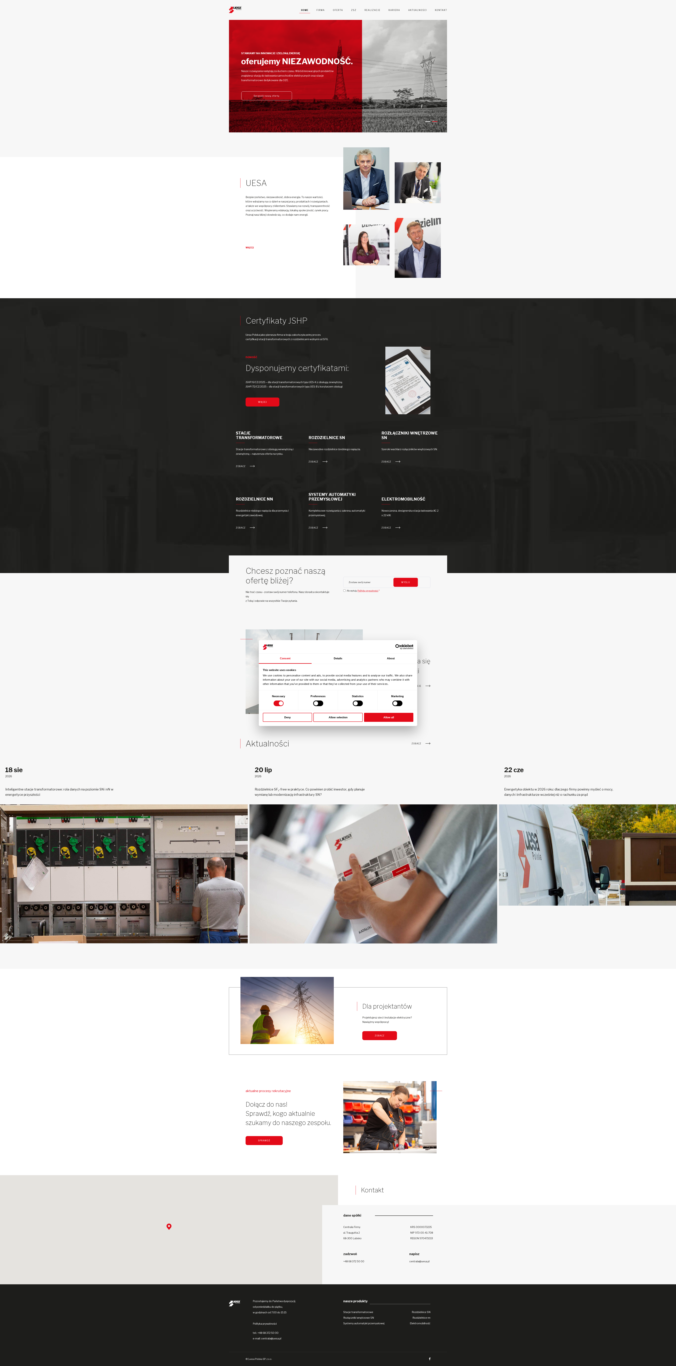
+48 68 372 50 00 (353, 1261)
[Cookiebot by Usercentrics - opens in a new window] (398, 646)
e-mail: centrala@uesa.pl (267, 1338)
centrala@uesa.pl (419, 1261)
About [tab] (391, 658)
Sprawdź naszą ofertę (266, 96)
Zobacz (241, 466)
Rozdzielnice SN (327, 437)
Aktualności (417, 10)
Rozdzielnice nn (254, 499)
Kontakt (441, 10)
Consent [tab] (285, 658)
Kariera (394, 10)
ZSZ (353, 10)
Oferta (338, 10)
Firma (321, 10)
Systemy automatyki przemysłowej (332, 496)
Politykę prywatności (368, 590)
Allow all (388, 717)
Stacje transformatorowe (259, 435)
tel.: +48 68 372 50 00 (265, 1332)
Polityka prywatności (265, 1323)
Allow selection (338, 717)
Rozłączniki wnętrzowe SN (409, 435)
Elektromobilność (403, 499)
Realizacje (372, 10)
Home (304, 10)
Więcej (250, 247)
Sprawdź (264, 1140)
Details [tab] (338, 658)
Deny (287, 717)
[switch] (318, 703)
